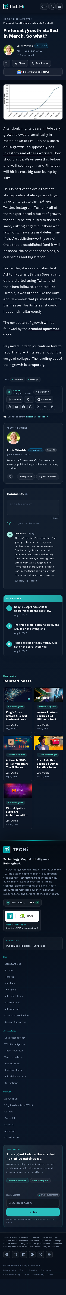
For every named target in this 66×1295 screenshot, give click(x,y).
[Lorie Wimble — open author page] (8, 50)
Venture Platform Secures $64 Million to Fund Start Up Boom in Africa (48, 719)
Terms (23, 1270)
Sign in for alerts (47, 476)
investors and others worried (27, 153)
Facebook (46, 399)
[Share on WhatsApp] (30, 407)
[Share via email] (45, 407)
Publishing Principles (18, 945)
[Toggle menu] (59, 6)
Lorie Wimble (25, 45)
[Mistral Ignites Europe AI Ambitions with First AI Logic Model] (18, 790)
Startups (33, 379)
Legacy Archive (21, 18)
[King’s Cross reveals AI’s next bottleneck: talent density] (18, 694)
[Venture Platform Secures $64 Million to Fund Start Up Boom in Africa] (48, 694)
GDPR (50, 1274)
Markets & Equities (47, 707)
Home (6, 18)
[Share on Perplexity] (16, 407)
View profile (26, 476)
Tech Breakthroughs (48, 755)
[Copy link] (38, 407)
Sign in (11, 523)
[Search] (52, 6)
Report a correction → (37, 417)
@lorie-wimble (14, 454)
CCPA (26, 1274)
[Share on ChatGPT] (9, 407)
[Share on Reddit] (23, 407)
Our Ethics (39, 945)
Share (22, 63)
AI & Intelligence (15, 707)
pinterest (17, 379)
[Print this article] (52, 407)
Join (35, 1212)
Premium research (17, 1180)
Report (34, 581)
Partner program (40, 1180)
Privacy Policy (9, 1270)
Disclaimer (46, 1270)
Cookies (33, 1270)
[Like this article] (6, 63)
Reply (21, 581)
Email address (13, 1195)
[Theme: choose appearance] (44, 6)
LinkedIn (16, 399)
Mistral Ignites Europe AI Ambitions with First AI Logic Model (16, 815)
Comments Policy (11, 1274)
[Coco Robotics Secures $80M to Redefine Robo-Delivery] (48, 742)
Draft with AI (43, 392)
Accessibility (38, 1274)
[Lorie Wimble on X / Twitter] (10, 477)
